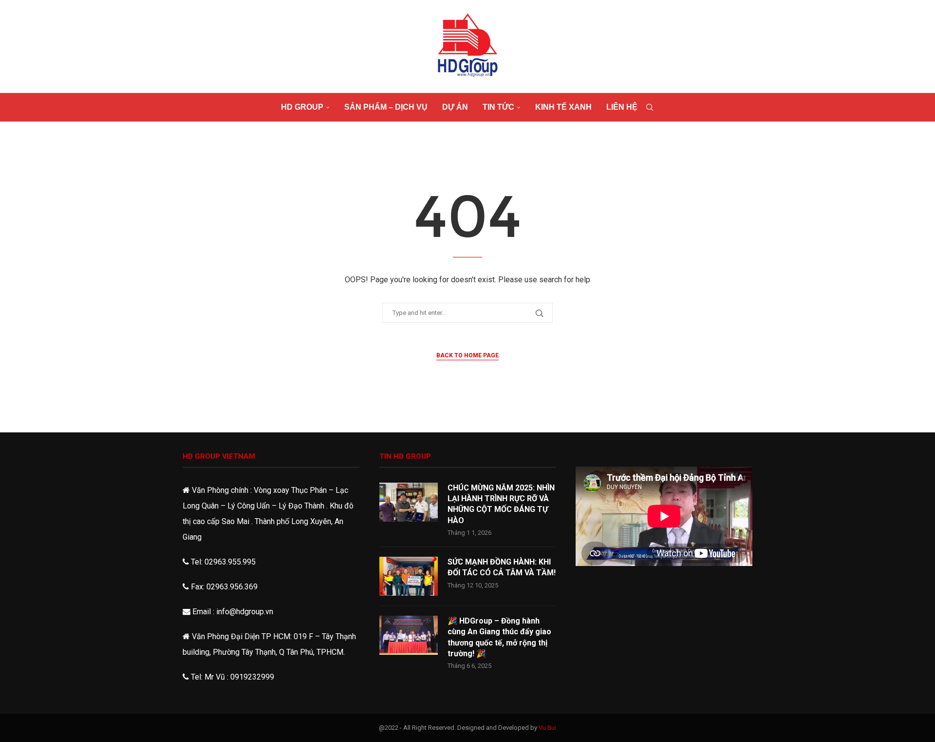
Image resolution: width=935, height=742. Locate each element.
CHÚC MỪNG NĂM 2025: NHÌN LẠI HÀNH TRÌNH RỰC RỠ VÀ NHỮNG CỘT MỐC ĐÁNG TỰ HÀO (501, 504)
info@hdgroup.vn (244, 611)
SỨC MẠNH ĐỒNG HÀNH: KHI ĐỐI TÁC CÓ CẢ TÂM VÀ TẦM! (502, 567)
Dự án (455, 107)
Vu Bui (547, 727)
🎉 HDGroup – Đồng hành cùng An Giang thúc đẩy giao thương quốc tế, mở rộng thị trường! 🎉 (499, 637)
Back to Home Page (467, 355)
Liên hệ (621, 107)
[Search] (649, 107)
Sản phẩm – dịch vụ (386, 107)
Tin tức (498, 107)
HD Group (302, 107)
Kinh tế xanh (563, 107)
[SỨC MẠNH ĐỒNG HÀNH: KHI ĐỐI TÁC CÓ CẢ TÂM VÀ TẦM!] (408, 576)
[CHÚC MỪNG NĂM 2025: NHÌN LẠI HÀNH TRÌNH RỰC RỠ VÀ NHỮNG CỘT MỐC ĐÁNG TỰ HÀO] (408, 502)
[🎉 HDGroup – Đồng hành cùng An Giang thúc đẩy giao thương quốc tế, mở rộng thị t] (408, 635)
